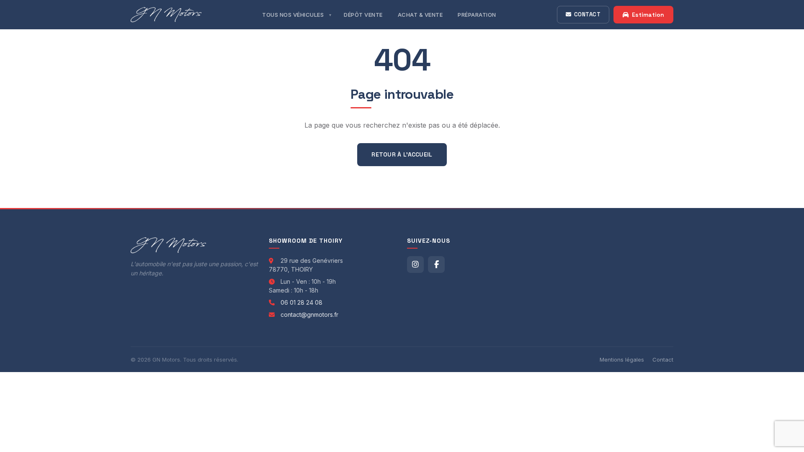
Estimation (648, 14)
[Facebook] (436, 264)
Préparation (477, 14)
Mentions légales (622, 359)
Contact (587, 14)
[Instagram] (415, 264)
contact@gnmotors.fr (309, 314)
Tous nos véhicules (293, 14)
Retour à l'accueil (401, 154)
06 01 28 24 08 (301, 302)
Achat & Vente (420, 14)
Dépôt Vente (363, 14)
